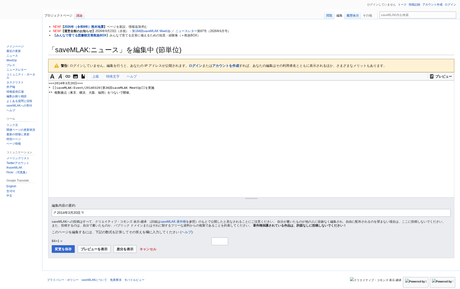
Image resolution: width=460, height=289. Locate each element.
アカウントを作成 (225, 66)
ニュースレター (186, 31)
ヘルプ (186, 232)
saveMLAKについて (94, 280)
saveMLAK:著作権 (173, 221)
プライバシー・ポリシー (63, 280)
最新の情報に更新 (17, 134)
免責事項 (115, 280)
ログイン (195, 66)
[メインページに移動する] (21, 19)
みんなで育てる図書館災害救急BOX (81, 35)
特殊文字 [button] (113, 76)
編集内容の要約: (64, 205)
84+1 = (57, 241)
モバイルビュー (134, 280)
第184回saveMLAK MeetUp (151, 31)
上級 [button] (95, 76)
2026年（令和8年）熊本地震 (84, 26)
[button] (441, 76)
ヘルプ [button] (132, 76)
